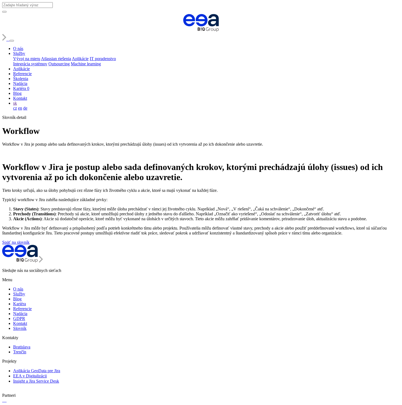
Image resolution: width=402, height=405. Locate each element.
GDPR (19, 318)
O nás (18, 48)
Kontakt (20, 98)
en (20, 108)
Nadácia (20, 83)
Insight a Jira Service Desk (36, 381)
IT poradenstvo (103, 58)
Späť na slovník (16, 242)
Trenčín (19, 352)
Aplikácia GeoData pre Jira (36, 370)
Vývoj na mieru (26, 58)
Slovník (20, 328)
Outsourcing (59, 63)
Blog (17, 93)
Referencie (22, 73)
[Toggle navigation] (12, 41)
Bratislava (21, 347)
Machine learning (86, 63)
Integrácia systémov (30, 63)
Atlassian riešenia (56, 58)
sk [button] (15, 103)
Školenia (20, 78)
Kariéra (21, 88)
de (25, 108)
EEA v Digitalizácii (30, 376)
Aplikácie (80, 58)
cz (15, 108)
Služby (19, 53)
